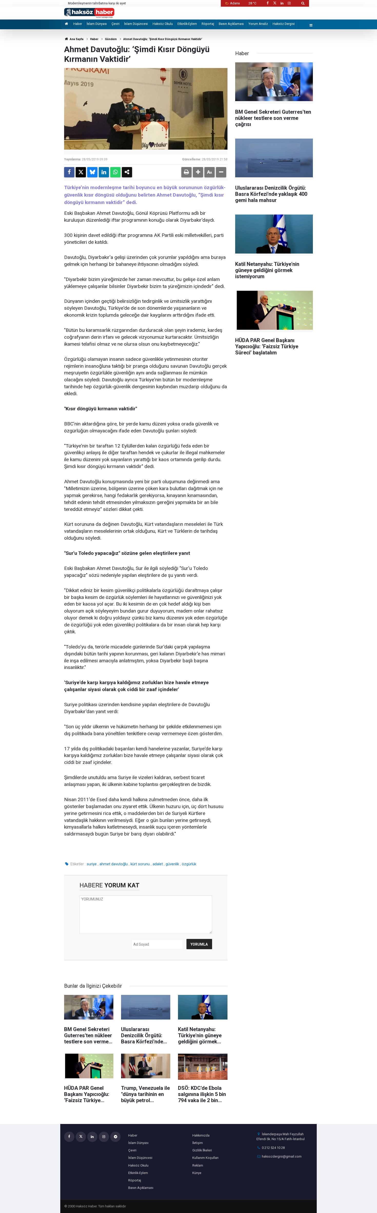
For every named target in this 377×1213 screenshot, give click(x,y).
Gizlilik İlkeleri (202, 1150)
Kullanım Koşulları (205, 1158)
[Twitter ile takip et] (274, 3)
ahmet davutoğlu (114, 864)
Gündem (111, 39)
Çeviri (116, 24)
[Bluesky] (92, 172)
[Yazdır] (186, 172)
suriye (92, 864)
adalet (158, 864)
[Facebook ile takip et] (267, 3)
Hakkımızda (201, 1135)
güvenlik (172, 864)
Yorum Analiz (258, 24)
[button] (198, 172)
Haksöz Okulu (163, 24)
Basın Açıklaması (231, 24)
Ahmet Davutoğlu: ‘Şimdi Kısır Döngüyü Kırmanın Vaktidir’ (162, 39)
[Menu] (311, 25)
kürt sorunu (140, 864)
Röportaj (208, 24)
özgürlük (189, 864)
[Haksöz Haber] (89, 12)
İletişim (197, 1143)
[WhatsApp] (115, 172)
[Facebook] (69, 172)
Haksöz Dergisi (284, 24)
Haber (77, 24)
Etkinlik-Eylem (187, 24)
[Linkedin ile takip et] (281, 3)
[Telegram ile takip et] (115, 1137)
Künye (196, 1173)
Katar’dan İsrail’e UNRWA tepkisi (90, 3)
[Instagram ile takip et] (289, 3)
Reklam (197, 1165)
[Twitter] (81, 172)
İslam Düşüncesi (136, 24)
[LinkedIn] (104, 172)
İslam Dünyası (97, 24)
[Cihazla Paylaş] (127, 172)
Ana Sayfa (76, 39)
